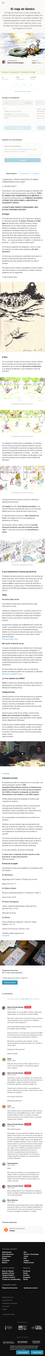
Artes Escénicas (8, 1254)
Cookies (4, 1309)
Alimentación (7, 1252)
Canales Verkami (8, 1275)
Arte (25, 1252)
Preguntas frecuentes (9, 1288)
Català (24, 91)
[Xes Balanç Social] (22, 1327)
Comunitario (6, 1256)
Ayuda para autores (31, 1288)
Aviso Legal (5, 1306)
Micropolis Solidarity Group (12, 674)
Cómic (26, 1256)
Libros (34, 63)
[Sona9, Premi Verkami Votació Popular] (36, 1342)
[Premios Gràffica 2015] (8, 1327)
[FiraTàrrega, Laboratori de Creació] (22, 1342)
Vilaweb (12, 1231)
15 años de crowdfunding (11, 1279)
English (28, 91)
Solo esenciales (23, 1352)
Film (25, 1258)
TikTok (25, 1279)
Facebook (5, 935)
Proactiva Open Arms (10, 639)
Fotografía (6, 1260)
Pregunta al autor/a (9, 982)
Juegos (26, 1260)
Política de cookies (31, 1349)
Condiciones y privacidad (9, 1303)
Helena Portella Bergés (15, 63)
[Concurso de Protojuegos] (8, 1342)
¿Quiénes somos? (8, 1277)
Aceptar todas (37, 1352)
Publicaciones (29, 1262)
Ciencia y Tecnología (31, 1254)
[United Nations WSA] (36, 1327)
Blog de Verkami (8, 1271)
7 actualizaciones (24, 173)
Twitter (25, 1273)
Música (4, 1262)
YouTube (26, 1275)
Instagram (26, 1277)
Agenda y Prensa (8, 1273)
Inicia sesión (25, 999)
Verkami (23, 3)
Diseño (4, 1258)
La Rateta (5, 773)
